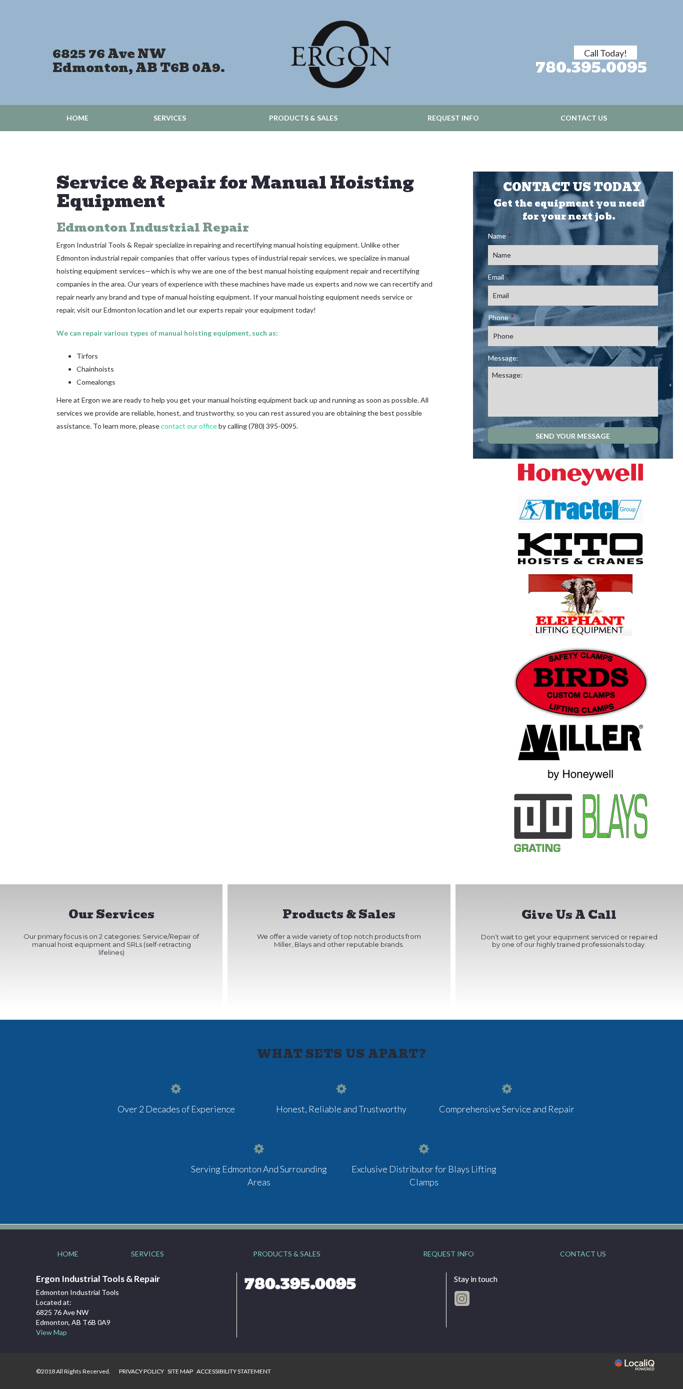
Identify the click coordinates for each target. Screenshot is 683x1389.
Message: (503, 358)
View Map (51, 1332)
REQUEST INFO (453, 118)
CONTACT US (583, 118)
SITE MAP (180, 1371)
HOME (77, 118)
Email (499, 277)
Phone (501, 317)
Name (500, 236)
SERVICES (170, 118)
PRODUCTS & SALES (303, 118)
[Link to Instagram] (462, 1298)
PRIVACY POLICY (141, 1371)
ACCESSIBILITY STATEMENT (233, 1371)
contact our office (189, 426)
